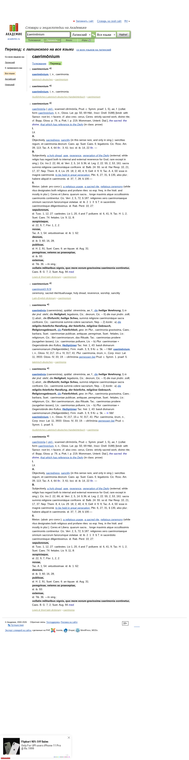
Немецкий (9, 84)
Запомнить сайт (85, 21)
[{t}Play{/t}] (50, 68)
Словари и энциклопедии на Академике (56, 28)
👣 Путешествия (16, 625)
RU (126, 21)
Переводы (52, 40)
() (41, 289)
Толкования (34, 40)
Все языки (10, 73)
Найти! (123, 34)
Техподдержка (53, 622)
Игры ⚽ (86, 40)
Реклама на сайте (69, 622)
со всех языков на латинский (93, 49)
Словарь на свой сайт (109, 21)
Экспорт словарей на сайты (18, 630)
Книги (69, 40)
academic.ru (14, 39)
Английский (10, 79)
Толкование (39, 63)
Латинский (10, 62)
